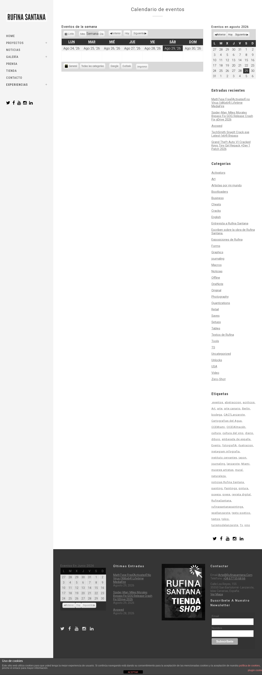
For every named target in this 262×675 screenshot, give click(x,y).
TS (213, 347)
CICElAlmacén (236, 426)
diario (249, 433)
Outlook (127, 66)
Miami (245, 463)
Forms (215, 246)
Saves (215, 316)
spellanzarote (220, 512)
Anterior (116, 33)
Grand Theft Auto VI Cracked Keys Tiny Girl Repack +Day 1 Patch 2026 (231, 145)
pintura (243, 488)
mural (239, 469)
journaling (217, 258)
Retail (215, 309)
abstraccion (233, 402)
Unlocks (216, 360)
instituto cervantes (224, 457)
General (73, 66)
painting (217, 488)
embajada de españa (236, 439)
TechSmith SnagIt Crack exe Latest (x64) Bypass (230, 133)
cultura (216, 433)
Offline (215, 277)
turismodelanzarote (224, 525)
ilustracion (245, 445)
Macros (216, 265)
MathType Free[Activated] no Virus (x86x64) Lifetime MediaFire (230, 102)
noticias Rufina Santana (227, 482)
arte (219, 408)
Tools (215, 341)
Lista (71, 34)
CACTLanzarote (234, 414)
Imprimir (142, 66)
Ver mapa (216, 594)
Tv (241, 525)
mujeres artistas (222, 469)
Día (101, 33)
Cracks (216, 211)
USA (214, 366)
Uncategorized (221, 354)
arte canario (232, 408)
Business (217, 198)
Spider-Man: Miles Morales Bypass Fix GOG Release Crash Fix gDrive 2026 (232, 116)
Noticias (216, 271)
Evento (216, 445)
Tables (215, 328)
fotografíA (229, 445)
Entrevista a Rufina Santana (229, 223)
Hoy (127, 33)
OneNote (217, 284)
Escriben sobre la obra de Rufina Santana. (233, 231)
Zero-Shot (218, 379)
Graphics (217, 252)
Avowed (216, 126)
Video (215, 373)
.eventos (217, 402)
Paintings (230, 488)
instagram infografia (225, 451)
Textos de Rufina (222, 335)
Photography (220, 297)
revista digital (241, 494)
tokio (225, 519)
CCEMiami (218, 426)
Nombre (217, 628)
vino (247, 525)
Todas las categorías (92, 66)
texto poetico (241, 512)
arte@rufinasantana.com (235, 575)
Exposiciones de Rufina (227, 239)
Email (215, 616)
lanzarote (233, 463)
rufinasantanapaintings (227, 506)
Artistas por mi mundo (226, 185)
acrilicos (249, 402)
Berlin (246, 408)
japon (242, 457)
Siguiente (138, 33)
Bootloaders (219, 192)
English (216, 217)
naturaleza (218, 476)
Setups (216, 322)
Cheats (216, 204)
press (226, 494)
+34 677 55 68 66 (234, 578)
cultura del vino (233, 433)
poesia (216, 494)
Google (115, 66)
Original (216, 290)
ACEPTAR (133, 672)
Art (213, 179)
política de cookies (249, 665)
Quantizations (220, 303)
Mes (82, 33)
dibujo (215, 439)
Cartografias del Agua (226, 420)
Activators (218, 173)
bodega (216, 414)
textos (215, 519)
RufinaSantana (221, 500)
